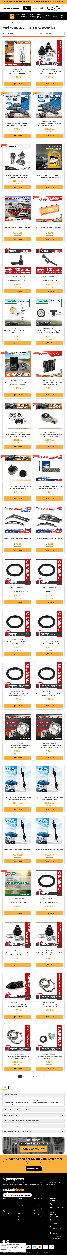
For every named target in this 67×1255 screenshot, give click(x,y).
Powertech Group (43, 1252)
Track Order (5, 1205)
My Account (5, 1202)
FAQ (3, 1211)
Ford (9, 23)
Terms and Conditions (40, 1216)
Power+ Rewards (38, 1202)
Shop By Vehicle (6, 1214)
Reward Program (61, 16)
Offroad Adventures (48, 16)
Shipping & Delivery (39, 1205)
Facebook (45, 2)
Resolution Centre (7, 1208)
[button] (5, 16)
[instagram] (7, 1241)
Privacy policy (37, 1214)
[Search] (42, 8)
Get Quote (5, 1216)
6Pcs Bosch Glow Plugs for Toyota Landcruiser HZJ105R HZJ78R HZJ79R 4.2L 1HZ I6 (14, 1247)
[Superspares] (11, 8)
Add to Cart (18, 84)
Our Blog (20, 1205)
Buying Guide (21, 1208)
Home (4, 23)
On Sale (12, 16)
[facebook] (3, 1241)
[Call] (48, 8)
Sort (41, 33)
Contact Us (21, 1211)
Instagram (57, 2)
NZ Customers (22, 1214)
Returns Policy (38, 1208)
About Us (20, 1202)
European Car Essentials (39, 16)
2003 (18, 23)
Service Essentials (32, 15)
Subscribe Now (33, 1169)
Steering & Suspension (24, 15)
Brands (55, 16)
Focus (13, 23)
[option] (33, 2)
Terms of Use (37, 1211)
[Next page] (47, 1076)
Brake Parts (17, 15)
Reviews (20, 1219)
